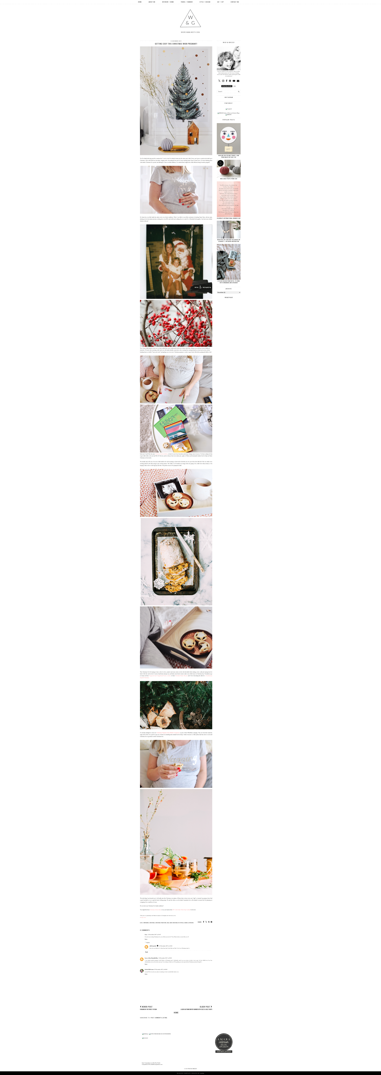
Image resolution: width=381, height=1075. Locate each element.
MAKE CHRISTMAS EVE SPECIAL (177, 922)
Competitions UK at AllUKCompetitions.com (152, 1064)
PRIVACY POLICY (229, 297)
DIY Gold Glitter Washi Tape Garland (181, 909)
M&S (168, 922)
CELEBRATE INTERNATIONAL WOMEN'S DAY (229, 218)
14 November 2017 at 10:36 (165, 946)
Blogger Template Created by (190, 1073)
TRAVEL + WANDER (187, 2)
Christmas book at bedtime (161, 454)
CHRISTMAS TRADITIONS (160, 922)
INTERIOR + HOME (168, 2)
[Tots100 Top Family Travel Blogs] (180, 1046)
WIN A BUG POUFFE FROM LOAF (228, 179)
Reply (146, 939)
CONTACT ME (235, 2)
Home (140, 2)
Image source (143, 917)
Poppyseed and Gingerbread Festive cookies (160, 675)
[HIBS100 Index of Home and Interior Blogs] (228, 113)
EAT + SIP (220, 2)
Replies (148, 942)
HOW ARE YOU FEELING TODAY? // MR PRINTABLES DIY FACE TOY (228, 156)
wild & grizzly (152, 946)
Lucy (146, 934)
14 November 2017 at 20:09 (165, 958)
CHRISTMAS (152, 922)
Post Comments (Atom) (159, 1017)
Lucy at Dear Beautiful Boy (151, 958)
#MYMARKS (146, 922)
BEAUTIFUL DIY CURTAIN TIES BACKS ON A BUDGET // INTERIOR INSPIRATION (228, 240)
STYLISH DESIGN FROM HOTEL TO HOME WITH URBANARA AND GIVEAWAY (229, 281)
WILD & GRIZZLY (192, 1068)
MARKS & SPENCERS (189, 922)
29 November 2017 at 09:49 (160, 969)
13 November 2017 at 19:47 (154, 934)
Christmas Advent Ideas (155, 909)
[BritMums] (145, 1033)
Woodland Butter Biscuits (181, 675)
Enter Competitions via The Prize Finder (151, 1063)
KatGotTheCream (149, 969)
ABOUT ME (152, 2)
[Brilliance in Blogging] (160, 1033)
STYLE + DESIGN (205, 2)
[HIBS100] (228, 114)
